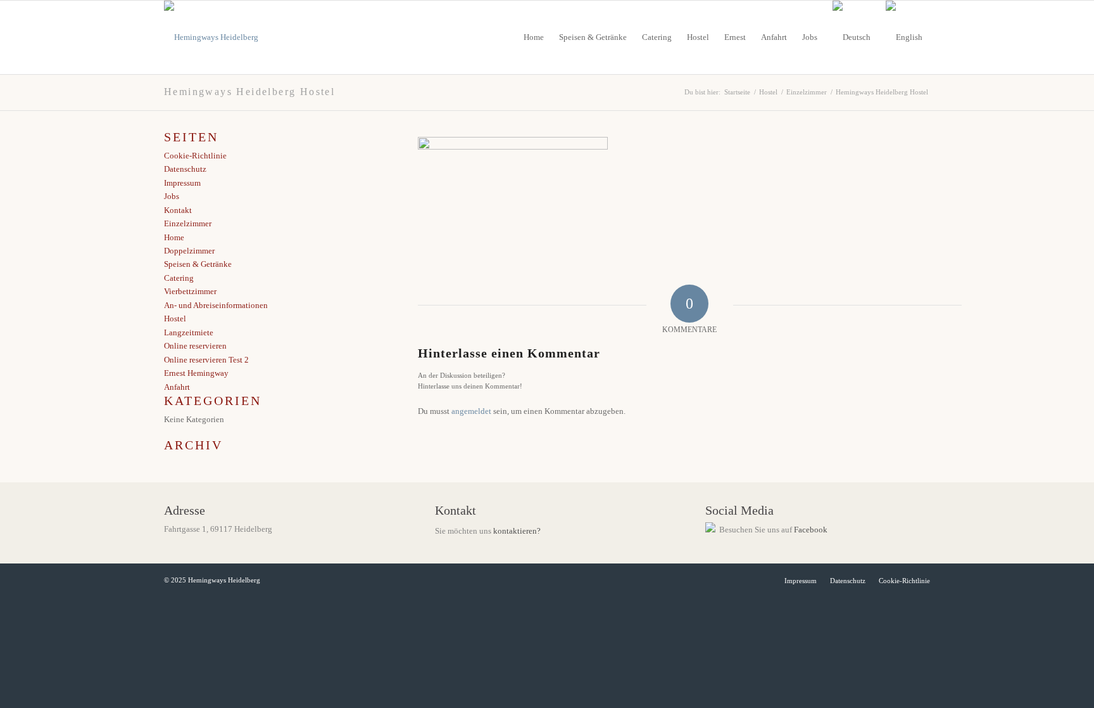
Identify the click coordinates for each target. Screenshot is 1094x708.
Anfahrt (177, 387)
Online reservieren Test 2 (206, 359)
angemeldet (471, 411)
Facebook (810, 529)
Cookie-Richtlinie (195, 155)
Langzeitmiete (188, 332)
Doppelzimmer (189, 250)
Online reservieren (195, 346)
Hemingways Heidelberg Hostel (249, 91)
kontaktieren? (517, 531)
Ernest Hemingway (196, 373)
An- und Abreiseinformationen (216, 305)
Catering (179, 278)
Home (174, 237)
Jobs (171, 196)
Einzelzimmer (187, 223)
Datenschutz (185, 169)
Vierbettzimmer (190, 291)
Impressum (182, 183)
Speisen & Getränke (198, 264)
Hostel (175, 318)
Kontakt (178, 210)
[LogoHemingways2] (211, 37)
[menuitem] (533, 37)
